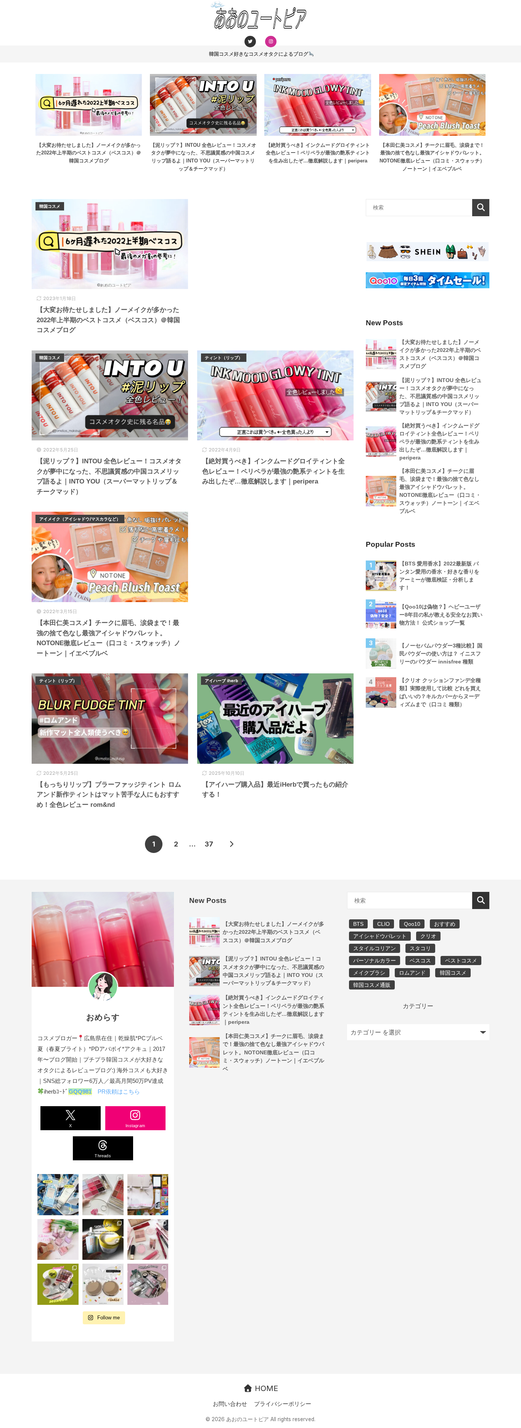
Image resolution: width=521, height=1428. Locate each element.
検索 (480, 207)
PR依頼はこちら (119, 1091)
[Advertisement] (275, 237)
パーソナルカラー (374, 960)
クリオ (428, 936)
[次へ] (231, 844)
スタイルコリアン (374, 948)
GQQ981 (80, 1091)
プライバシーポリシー (282, 1404)
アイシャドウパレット (380, 936)
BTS (358, 924)
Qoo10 (412, 924)
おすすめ (444, 924)
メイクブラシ (369, 973)
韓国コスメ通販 (372, 985)
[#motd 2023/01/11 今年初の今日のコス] (58, 1284)
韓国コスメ (49, 206)
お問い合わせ (230, 1404)
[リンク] (250, 40)
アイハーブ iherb (221, 680)
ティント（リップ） (224, 357)
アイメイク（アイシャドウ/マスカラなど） (80, 519)
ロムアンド (412, 973)
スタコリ (420, 948)
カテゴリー (418, 1005)
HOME (265, 1388)
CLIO (383, 924)
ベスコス (420, 960)
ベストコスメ (461, 960)
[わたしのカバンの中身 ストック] (148, 1194)
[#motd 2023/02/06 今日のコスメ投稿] (148, 1239)
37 (209, 844)
